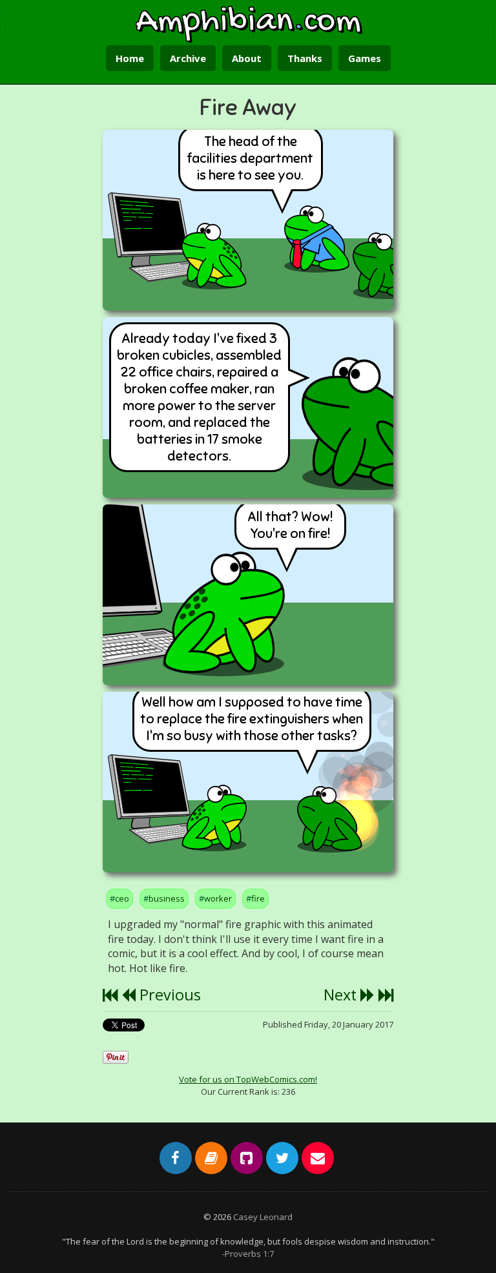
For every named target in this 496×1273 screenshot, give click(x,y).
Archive (188, 58)
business (167, 898)
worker (218, 898)
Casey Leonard (263, 1217)
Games (364, 58)
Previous (168, 994)
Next (342, 994)
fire (258, 898)
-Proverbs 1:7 (248, 1253)
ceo (122, 898)
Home (130, 58)
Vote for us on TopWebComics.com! (248, 1079)
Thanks (304, 58)
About (247, 58)
